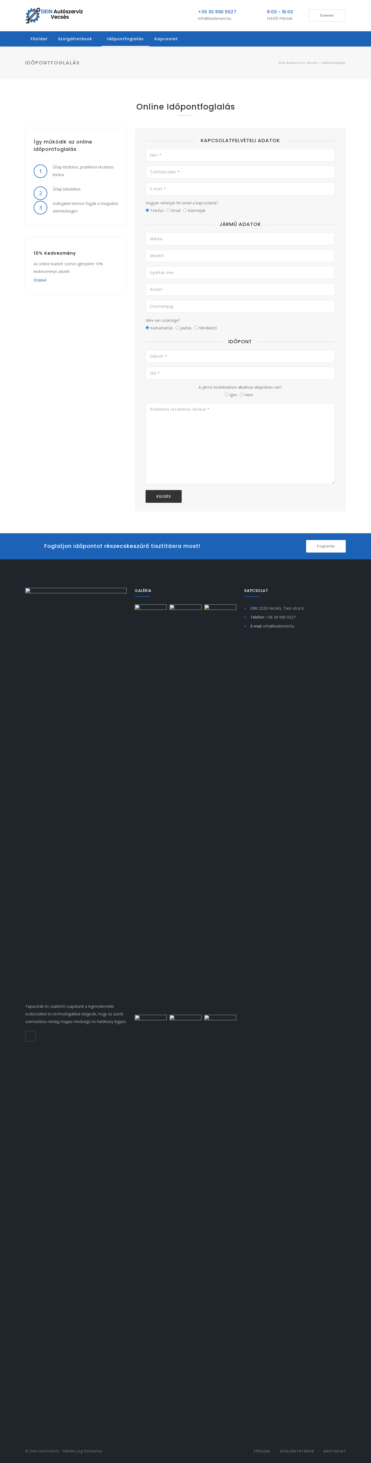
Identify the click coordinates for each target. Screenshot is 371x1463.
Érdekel (40, 280)
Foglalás (326, 546)
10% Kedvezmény (55, 253)
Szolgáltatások (75, 39)
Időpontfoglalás (125, 39)
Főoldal (39, 39)
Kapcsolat (166, 39)
